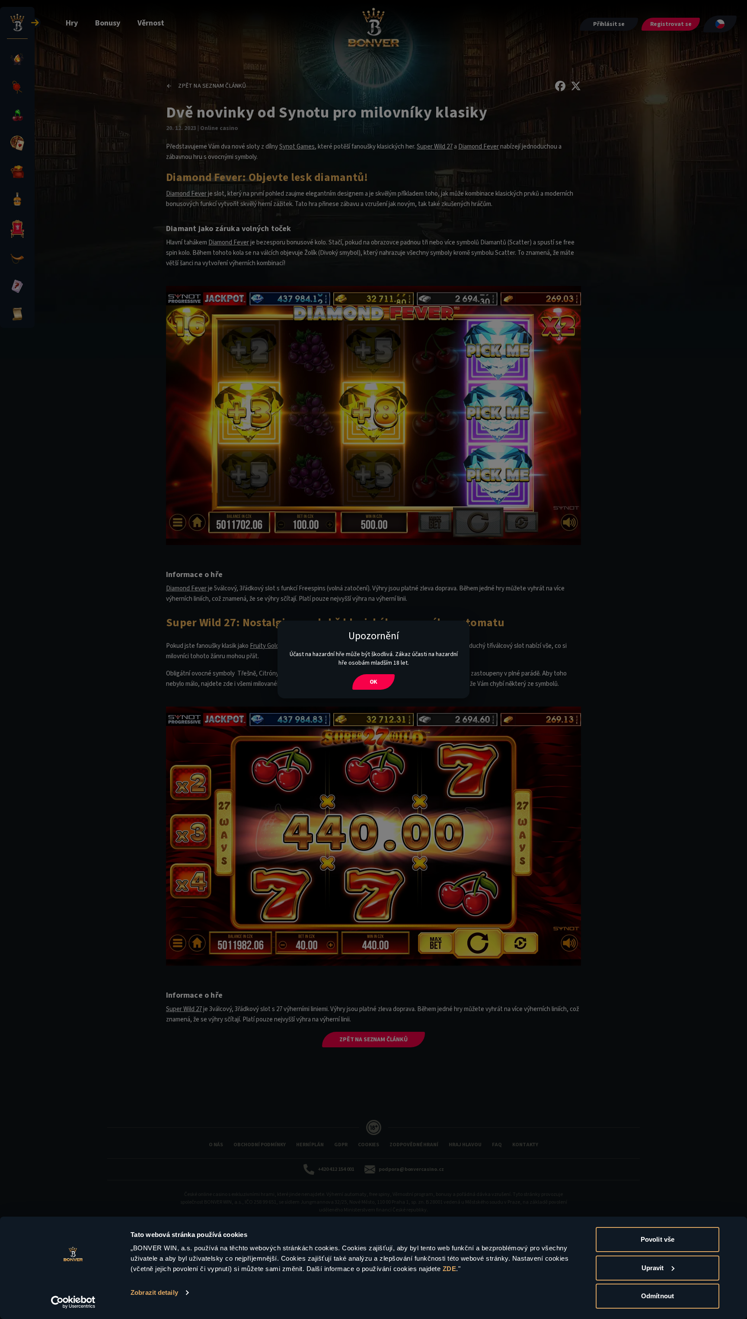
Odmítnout (657, 1296)
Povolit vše (657, 1239)
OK (374, 682)
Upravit (653, 1267)
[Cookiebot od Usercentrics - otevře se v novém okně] (73, 1302)
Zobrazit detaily (154, 1292)
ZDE (449, 1268)
